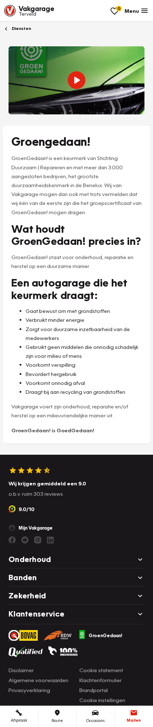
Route (57, 720)
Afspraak (19, 720)
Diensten (21, 28)
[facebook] (12, 539)
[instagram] (37, 539)
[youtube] (24, 539)
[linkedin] (50, 539)
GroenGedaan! (105, 635)
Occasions (95, 720)
